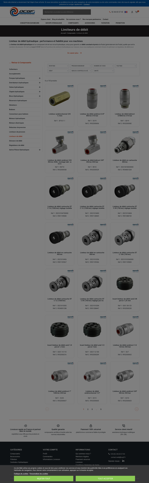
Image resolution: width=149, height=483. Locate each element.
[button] (4, 4)
